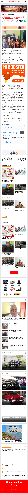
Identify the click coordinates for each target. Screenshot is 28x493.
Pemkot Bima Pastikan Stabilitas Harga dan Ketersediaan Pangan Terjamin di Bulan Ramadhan (16, 344)
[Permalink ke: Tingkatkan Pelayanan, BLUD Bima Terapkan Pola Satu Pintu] (20, 203)
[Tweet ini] (20, 21)
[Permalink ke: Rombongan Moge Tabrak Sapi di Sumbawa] (20, 187)
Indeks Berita (4, 491)
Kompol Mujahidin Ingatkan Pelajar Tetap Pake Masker (21, 158)
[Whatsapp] (25, 21)
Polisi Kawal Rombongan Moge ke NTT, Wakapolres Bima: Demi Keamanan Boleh (7, 207)
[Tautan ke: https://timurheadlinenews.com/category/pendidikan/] (25, 353)
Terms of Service (19, 489)
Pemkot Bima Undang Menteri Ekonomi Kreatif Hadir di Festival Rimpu (16, 338)
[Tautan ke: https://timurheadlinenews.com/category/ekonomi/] (25, 300)
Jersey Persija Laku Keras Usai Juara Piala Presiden (13, 468)
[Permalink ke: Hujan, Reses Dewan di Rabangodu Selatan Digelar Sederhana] (20, 171)
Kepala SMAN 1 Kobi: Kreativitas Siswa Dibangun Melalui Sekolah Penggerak (6, 196)
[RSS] (16, 153)
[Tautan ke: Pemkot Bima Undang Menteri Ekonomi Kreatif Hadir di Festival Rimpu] (5, 339)
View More (14, 272)
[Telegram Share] (22, 21)
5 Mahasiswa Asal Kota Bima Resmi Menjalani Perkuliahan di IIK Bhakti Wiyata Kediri (12, 364)
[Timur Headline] (14, 1)
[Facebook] (11, 153)
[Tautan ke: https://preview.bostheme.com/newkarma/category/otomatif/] (25, 374)
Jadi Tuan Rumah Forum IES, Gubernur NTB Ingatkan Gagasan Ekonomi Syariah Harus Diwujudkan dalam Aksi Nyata (17, 331)
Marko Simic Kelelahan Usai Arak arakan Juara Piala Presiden (14, 472)
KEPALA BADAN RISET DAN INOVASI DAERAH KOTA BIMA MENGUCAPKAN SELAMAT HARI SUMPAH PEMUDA (7, 181)
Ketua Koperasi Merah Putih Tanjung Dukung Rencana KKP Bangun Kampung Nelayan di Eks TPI (13, 319)
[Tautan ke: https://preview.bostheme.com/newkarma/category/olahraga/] (25, 446)
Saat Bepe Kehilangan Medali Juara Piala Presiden (13, 464)
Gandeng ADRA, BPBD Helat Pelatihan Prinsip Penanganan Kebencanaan (7, 159)
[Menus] (2, 1)
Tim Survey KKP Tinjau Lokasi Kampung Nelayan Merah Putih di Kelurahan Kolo (16, 324)
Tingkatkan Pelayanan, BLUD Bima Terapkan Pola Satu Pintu (20, 209)
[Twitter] (14, 153)
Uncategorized (4, 21)
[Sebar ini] (17, 21)
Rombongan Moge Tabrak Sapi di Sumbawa (20, 192)
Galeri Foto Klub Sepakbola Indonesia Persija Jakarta (14, 476)
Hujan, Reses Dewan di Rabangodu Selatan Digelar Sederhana (20, 176)
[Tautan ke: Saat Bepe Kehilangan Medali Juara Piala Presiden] (14, 455)
